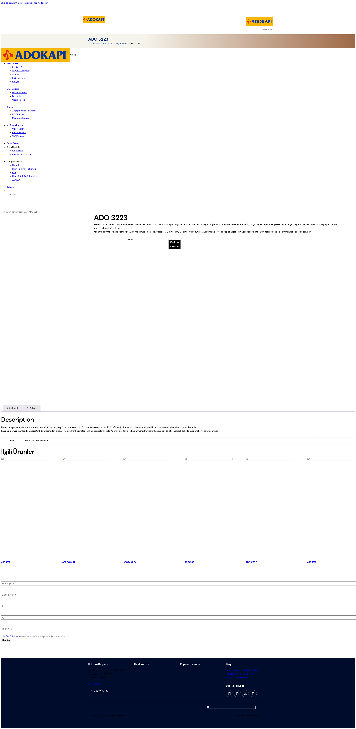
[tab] (13, 408)
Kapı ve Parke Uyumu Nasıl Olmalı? (243, 670)
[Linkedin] (253, 693)
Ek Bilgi (31, 408)
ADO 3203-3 (251, 562)
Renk (130, 239)
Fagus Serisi (121, 43)
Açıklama (12, 408)
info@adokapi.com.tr (98, 684)
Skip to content (9, 2)
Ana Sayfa (93, 43)
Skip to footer (41, 2)
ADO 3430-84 (129, 562)
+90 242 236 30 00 (100, 691)
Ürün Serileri (107, 43)
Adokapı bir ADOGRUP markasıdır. (250, 715)
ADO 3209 (5, 562)
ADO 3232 (311, 562)
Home (4, 212)
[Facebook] (229, 693)
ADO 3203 (189, 562)
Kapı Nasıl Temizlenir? (236, 677)
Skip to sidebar (25, 2)
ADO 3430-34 (68, 562)
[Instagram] (237, 693)
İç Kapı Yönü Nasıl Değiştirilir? (240, 673)
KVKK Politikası (11, 636)
